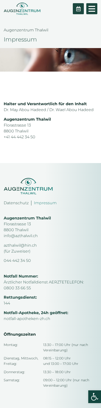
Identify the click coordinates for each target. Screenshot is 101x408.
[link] (94, 396)
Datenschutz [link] (16, 203)
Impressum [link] (45, 203)
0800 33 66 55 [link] (17, 288)
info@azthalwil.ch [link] (21, 235)
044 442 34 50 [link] (17, 260)
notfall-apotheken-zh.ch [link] (27, 318)
